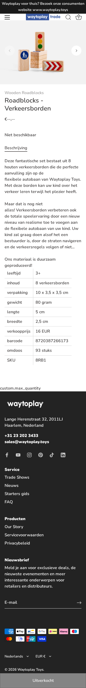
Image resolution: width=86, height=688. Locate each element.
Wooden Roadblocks (24, 92)
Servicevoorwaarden (24, 535)
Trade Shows (17, 477)
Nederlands (14, 656)
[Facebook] (7, 454)
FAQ (9, 502)
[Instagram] (29, 454)
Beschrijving (16, 148)
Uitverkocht (43, 680)
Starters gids (17, 493)
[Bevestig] (79, 602)
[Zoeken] (68, 18)
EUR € (40, 656)
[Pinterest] (40, 454)
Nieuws (12, 485)
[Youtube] (18, 454)
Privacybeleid (17, 543)
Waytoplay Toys (30, 669)
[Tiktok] (52, 454)
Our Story (14, 526)
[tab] (18, 148)
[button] (10, 51)
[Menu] (7, 17)
